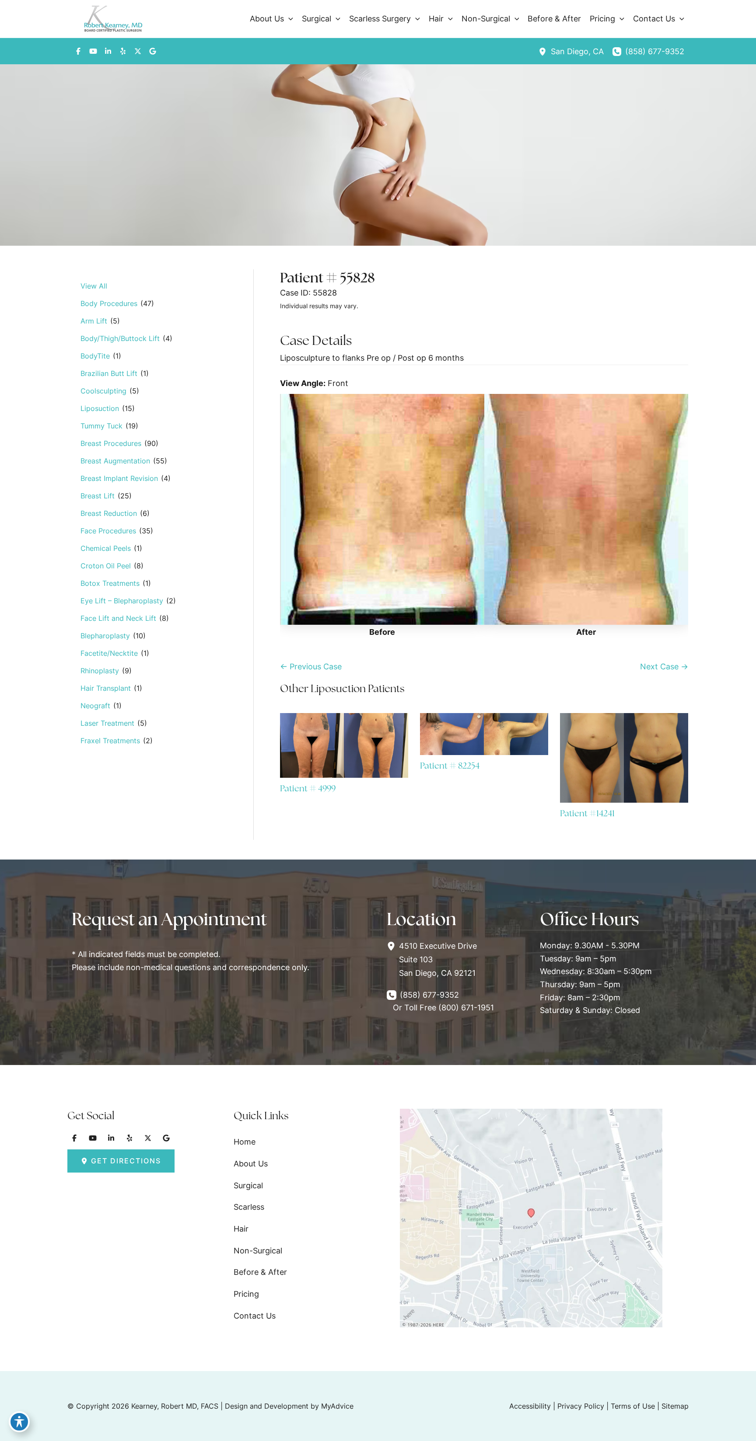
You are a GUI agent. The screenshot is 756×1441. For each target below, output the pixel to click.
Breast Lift (97, 495)
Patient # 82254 (450, 765)
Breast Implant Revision (119, 478)
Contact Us (255, 1315)
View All (93, 286)
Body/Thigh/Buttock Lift (120, 338)
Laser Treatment (107, 723)
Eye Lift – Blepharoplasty (121, 600)
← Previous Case (311, 666)
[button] (288, 18)
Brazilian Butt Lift (108, 373)
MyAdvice (337, 1406)
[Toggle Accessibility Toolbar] (19, 1421)
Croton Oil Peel (105, 565)
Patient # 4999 (308, 788)
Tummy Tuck (101, 425)
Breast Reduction (108, 513)
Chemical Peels (105, 548)
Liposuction (99, 408)
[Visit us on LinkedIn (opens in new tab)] (108, 51)
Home (245, 1141)
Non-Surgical (258, 1250)
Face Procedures (108, 530)
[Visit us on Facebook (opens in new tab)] (78, 51)
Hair (241, 1228)
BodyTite (95, 356)
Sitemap (675, 1406)
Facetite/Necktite (109, 653)
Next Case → (664, 666)
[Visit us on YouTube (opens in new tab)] (93, 51)
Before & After (260, 1272)
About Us (251, 1163)
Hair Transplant (105, 688)
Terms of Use (633, 1406)
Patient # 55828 (327, 277)
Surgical (248, 1185)
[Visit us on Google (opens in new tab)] (152, 51)
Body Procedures (108, 303)
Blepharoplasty (105, 635)
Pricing (246, 1293)
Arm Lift (93, 321)
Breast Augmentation (115, 460)
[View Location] (545, 51)
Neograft (95, 705)
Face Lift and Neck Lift (118, 618)
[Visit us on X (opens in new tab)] (137, 51)
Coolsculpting (103, 390)
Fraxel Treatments (110, 740)
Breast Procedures (110, 443)
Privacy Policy (580, 1406)
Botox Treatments (110, 583)
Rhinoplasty (99, 670)
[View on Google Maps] (531, 1217)
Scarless (249, 1206)
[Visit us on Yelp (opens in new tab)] (123, 51)
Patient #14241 (587, 813)
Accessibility (530, 1406)
